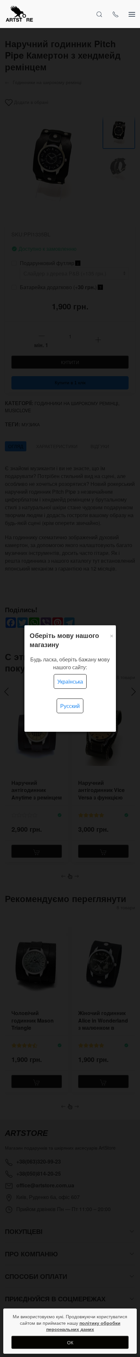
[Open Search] (99, 14)
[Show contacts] (115, 14)
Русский (70, 706)
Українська (70, 681)
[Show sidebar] (132, 14)
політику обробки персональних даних (83, 1326)
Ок (70, 1342)
